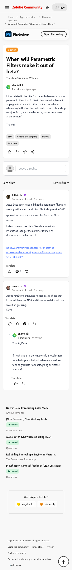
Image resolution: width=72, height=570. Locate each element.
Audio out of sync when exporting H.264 (28, 436)
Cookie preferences (17, 553)
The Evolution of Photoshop (21, 459)
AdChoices (16, 565)
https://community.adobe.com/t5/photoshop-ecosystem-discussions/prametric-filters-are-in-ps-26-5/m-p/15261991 (34, 252)
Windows (12, 143)
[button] (7, 8)
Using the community (18, 546)
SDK (10, 136)
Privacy (50, 546)
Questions (12, 20)
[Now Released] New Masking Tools (26, 419)
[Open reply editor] (36, 168)
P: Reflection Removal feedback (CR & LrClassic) (33, 465)
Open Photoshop (54, 34)
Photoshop (47, 17)
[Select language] (47, 7)
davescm (17, 286)
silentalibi (17, 85)
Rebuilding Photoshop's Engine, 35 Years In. (31, 454)
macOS (45, 136)
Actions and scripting (27, 136)
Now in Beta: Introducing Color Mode (27, 407)
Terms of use (38, 546)
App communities (28, 17)
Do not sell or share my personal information (29, 559)
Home (11, 17)
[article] (36, 233)
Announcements (15, 412)
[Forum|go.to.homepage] (27, 7)
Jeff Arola (17, 195)
